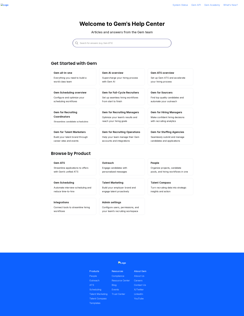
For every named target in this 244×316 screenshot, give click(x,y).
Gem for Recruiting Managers (115, 109)
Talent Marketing (108, 179)
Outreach (104, 160)
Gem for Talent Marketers (65, 129)
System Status (180, 5)
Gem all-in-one (59, 69)
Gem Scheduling (59, 179)
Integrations (57, 199)
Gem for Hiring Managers (161, 109)
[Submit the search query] (76, 43)
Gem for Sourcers (157, 89)
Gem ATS (56, 160)
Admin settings (107, 199)
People (151, 160)
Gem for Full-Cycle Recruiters (115, 89)
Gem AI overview (108, 69)
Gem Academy (212, 5)
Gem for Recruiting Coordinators (68, 109)
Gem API (196, 5)
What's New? (230, 5)
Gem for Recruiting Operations (115, 129)
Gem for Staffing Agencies (162, 129)
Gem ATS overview (158, 69)
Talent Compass (156, 179)
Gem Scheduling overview (65, 89)
